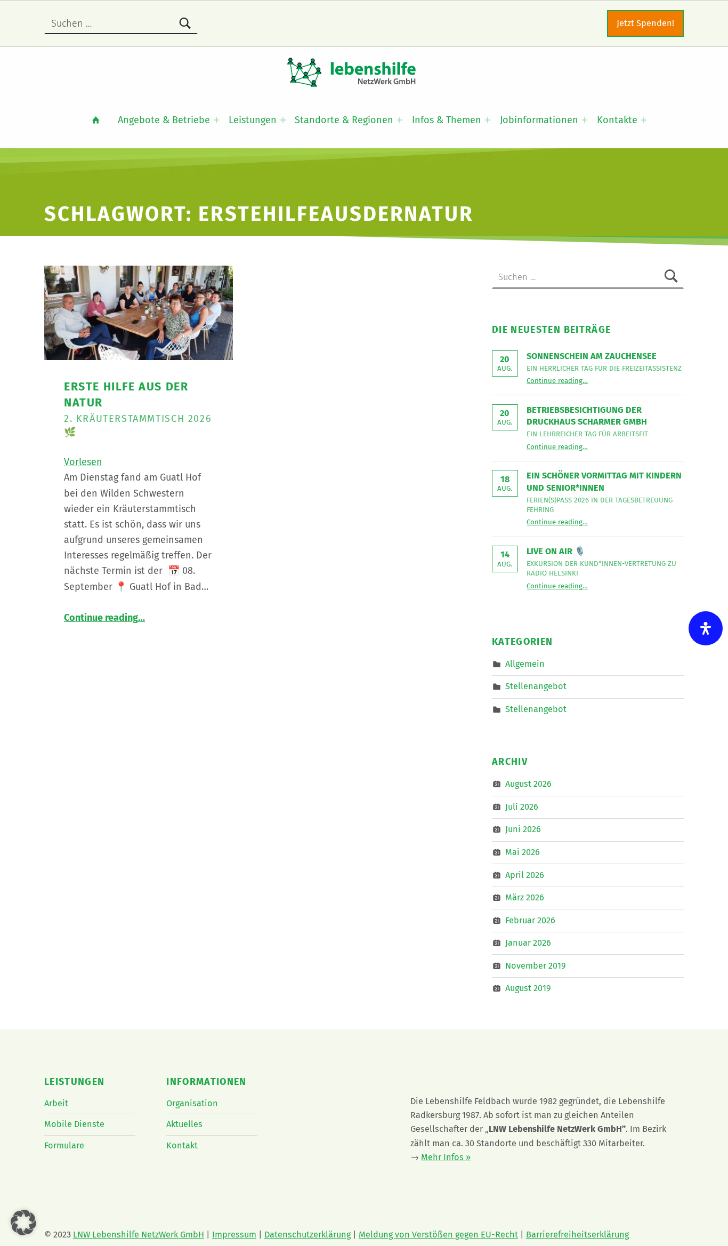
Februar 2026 (530, 920)
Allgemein (525, 664)
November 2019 (535, 966)
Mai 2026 (522, 852)
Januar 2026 (528, 943)
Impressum (234, 1234)
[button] (23, 1222)
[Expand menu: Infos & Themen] (487, 120)
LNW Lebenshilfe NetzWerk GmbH (138, 1234)
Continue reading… (104, 618)
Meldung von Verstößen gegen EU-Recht (438, 1234)
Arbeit (56, 1103)
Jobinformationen (539, 120)
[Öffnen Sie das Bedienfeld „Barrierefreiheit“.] (706, 628)
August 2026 (528, 784)
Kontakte (617, 120)
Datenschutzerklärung (307, 1234)
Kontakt (182, 1145)
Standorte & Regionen (344, 120)
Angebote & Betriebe (164, 120)
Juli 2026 (521, 807)
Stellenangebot (536, 686)
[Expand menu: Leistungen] (283, 120)
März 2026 (524, 897)
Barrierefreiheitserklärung (577, 1234)
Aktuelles (184, 1124)
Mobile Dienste (74, 1124)
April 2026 (524, 874)
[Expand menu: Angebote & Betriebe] (216, 120)
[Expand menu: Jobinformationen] (584, 120)
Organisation (192, 1103)
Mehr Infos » (446, 1157)
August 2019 (528, 988)
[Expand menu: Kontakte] (643, 120)
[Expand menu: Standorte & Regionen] (399, 120)
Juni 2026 (523, 829)
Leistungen (253, 120)
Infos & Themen (446, 120)
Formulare (64, 1145)
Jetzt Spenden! (645, 23)
